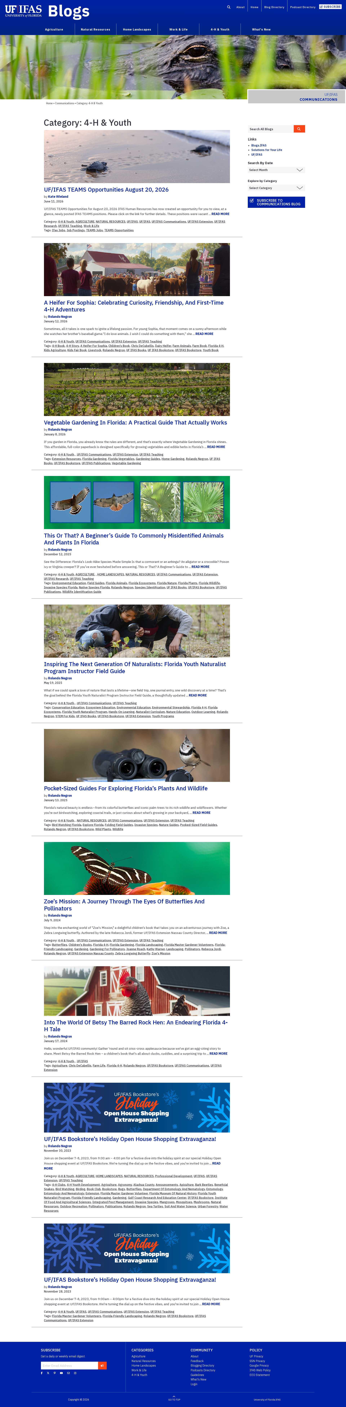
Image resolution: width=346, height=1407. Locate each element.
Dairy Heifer (163, 346)
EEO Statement (260, 1375)
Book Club (94, 1189)
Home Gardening (173, 459)
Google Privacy (259, 1365)
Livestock (94, 350)
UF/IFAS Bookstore (188, 350)
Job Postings (76, 230)
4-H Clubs (58, 1185)
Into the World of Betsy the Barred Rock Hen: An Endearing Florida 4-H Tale (136, 1025)
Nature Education (178, 712)
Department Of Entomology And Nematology (174, 1189)
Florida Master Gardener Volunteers (189, 945)
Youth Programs (163, 716)
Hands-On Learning (122, 712)
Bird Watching (65, 1189)
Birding (80, 1189)
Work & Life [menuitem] (178, 29)
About (240, 7)
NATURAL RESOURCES (110, 221)
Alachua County (143, 1185)
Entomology (214, 1189)
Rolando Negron (60, 317)
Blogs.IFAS (259, 145)
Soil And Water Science (180, 1206)
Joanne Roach (135, 949)
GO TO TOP (174, 1399)
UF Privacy (256, 1356)
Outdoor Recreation (73, 1206)
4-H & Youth (66, 221)
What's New (198, 1379)
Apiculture (186, 1185)
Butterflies (59, 945)
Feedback (197, 1361)
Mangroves (167, 1202)
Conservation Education (68, 707)
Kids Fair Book (77, 350)
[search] (299, 129)
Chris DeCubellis (142, 346)
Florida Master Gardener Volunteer (124, 1193)
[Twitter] (48, 1373)
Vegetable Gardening (126, 463)
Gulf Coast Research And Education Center (157, 1198)
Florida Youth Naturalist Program (84, 712)
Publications (113, 1206)
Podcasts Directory (203, 1370)
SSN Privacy (257, 1361)
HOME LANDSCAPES (110, 574)
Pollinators (192, 949)
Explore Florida (93, 825)
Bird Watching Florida (66, 825)
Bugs (121, 1189)
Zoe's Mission (161, 953)
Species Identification (150, 587)
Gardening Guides (148, 459)
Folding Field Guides (119, 825)
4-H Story (72, 346)
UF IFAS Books (136, 350)
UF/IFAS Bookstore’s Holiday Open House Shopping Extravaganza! (130, 1139)
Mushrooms (202, 1202)
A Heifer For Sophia (93, 346)
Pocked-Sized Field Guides (198, 825)
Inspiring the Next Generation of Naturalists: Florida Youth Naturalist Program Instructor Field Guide (135, 667)
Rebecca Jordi (211, 949)
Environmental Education (69, 583)
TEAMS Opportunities (119, 230)
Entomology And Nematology (64, 1193)
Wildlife (117, 829)
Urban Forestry (208, 1206)
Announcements (167, 1185)
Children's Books (80, 945)
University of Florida (264, 1399)
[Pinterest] (55, 1373)
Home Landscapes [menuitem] (137, 29)
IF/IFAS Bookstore (201, 1198)
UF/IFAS (132, 221)
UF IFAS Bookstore (161, 350)
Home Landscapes (144, 1365)
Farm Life (99, 1065)
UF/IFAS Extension (200, 221)
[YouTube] (61, 1373)
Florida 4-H (215, 346)
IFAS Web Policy (260, 1370)
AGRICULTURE (85, 221)
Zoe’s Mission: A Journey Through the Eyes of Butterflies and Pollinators (124, 904)
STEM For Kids (65, 716)
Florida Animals (116, 583)
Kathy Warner (156, 949)
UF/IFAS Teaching (70, 226)
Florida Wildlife (209, 583)
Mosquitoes (184, 1202)
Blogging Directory (202, 1365)
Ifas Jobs (58, 230)
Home (254, 7)
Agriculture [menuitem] (54, 29)
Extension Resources (66, 459)
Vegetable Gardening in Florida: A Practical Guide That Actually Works (135, 422)
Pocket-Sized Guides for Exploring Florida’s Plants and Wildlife (126, 788)
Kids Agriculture (55, 350)
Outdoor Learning (203, 712)
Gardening (81, 949)
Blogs (69, 10)
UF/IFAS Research (56, 579)
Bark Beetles (204, 1185)
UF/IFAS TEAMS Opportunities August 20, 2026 (106, 189)
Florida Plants (187, 583)
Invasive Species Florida (60, 587)
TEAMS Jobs (94, 230)
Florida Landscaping (149, 945)
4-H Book (58, 346)
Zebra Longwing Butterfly (132, 953)
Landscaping (174, 949)
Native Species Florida (94, 587)
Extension (92, 1193)
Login (194, 1384)
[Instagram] (75, 1373)
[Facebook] (42, 1373)
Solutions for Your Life (266, 150)
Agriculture (59, 1065)
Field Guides (96, 583)
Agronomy (125, 1185)
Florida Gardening (94, 459)
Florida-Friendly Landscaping (91, 1198)
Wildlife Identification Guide (81, 592)
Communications (64, 103)
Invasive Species (146, 825)
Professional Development (173, 1176)
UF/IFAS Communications (169, 221)
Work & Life (91, 226)
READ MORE (220, 214)
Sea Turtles (155, 1206)
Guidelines (197, 1375)
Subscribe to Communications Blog (278, 202)
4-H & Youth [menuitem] (220, 29)
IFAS (278, 1399)
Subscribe (332, 6)
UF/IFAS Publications (96, 463)
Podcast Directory (303, 7)
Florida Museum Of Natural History (172, 1193)
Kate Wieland (58, 196)
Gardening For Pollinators (107, 949)
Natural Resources (144, 1361)
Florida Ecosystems (142, 583)
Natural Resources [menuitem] (95, 29)
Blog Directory (274, 7)
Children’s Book (119, 346)
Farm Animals (182, 346)
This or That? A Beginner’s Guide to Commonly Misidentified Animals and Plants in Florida (134, 539)
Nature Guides (169, 825)
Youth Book (211, 350)
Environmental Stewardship (171, 707)
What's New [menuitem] (261, 29)
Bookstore (109, 1189)
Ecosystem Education (100, 707)
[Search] (229, 8)
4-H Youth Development (83, 1185)
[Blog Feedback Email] (68, 1373)
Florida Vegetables (121, 459)
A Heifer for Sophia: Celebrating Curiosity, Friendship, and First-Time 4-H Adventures (134, 306)
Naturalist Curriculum (150, 712)
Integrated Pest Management (113, 1202)
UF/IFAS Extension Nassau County (91, 953)
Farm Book (199, 346)
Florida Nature (167, 583)
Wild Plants (103, 829)
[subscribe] (102, 1365)
